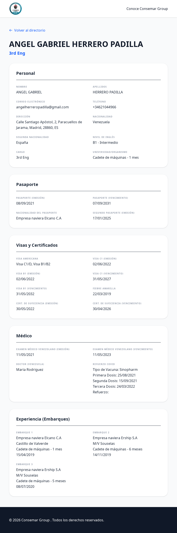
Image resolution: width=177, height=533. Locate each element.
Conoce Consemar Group (147, 8)
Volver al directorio (29, 30)
